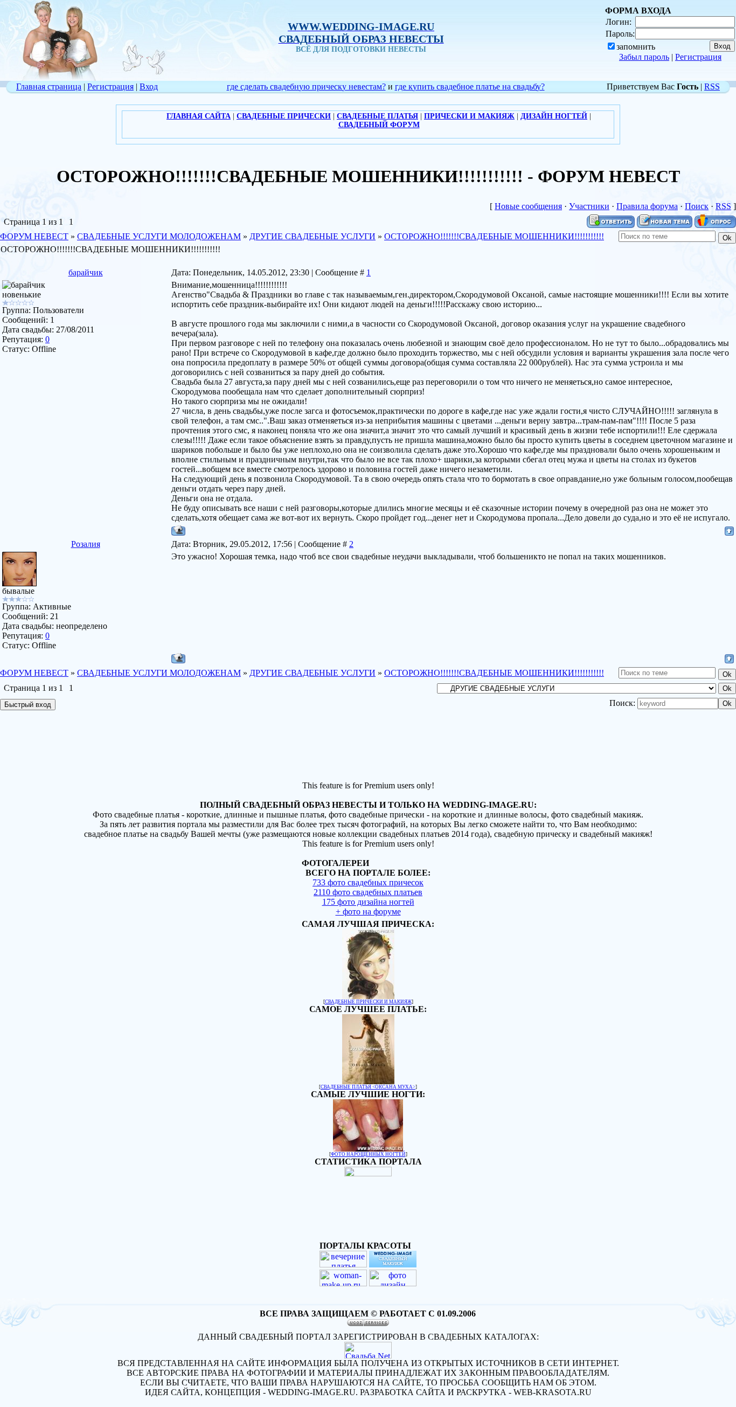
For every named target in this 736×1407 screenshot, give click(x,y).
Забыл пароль (644, 56)
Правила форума (647, 206)
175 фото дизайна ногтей (368, 901)
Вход (149, 86)
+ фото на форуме (368, 911)
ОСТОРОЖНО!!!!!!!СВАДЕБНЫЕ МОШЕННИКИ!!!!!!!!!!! (494, 236)
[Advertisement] (368, 747)
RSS (712, 86)
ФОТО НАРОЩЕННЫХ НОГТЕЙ (368, 1154)
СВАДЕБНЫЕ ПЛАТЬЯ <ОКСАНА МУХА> (368, 1087)
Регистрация (698, 56)
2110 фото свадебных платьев (368, 892)
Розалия (85, 544)
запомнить (635, 46)
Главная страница (48, 86)
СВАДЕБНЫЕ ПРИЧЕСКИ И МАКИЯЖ (368, 1001)
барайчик (85, 272)
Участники (589, 206)
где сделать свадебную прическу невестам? (306, 86)
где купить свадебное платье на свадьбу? (470, 86)
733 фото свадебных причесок (368, 882)
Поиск (697, 206)
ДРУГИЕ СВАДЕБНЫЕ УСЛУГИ (312, 236)
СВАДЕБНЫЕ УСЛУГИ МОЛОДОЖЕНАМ (159, 236)
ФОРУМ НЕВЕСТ (34, 236)
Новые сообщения (528, 206)
